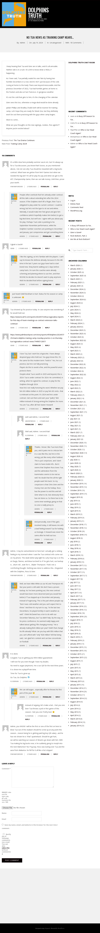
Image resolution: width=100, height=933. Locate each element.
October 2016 (75, 613)
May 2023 (74, 347)
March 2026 (75, 265)
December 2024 (76, 289)
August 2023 (75, 344)
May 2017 (74, 589)
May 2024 (74, 313)
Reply (56, 187)
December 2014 (76, 688)
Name (4, 813)
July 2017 (73, 582)
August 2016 (75, 620)
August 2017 (75, 579)
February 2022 (76, 395)
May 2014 (74, 712)
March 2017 (75, 596)
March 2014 (75, 719)
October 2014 (75, 695)
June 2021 (74, 422)
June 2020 (74, 463)
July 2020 (73, 460)
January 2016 (75, 644)
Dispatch (47, 928)
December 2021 (76, 402)
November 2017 (76, 569)
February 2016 (76, 640)
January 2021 (75, 439)
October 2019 (75, 490)
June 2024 (74, 310)
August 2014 (75, 702)
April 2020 (74, 470)
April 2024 (74, 316)
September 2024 (76, 299)
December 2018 (76, 524)
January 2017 (75, 603)
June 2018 (74, 545)
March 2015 (75, 678)
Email (4, 819)
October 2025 (75, 272)
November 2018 (76, 528)
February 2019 (76, 517)
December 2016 (76, 606)
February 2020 (76, 477)
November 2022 (76, 367)
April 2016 (74, 633)
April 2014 (74, 715)
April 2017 (74, 592)
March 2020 (75, 473)
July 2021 (73, 419)
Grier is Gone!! (75, 232)
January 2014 (75, 725)
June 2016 (74, 627)
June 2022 (74, 381)
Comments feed (76, 207)
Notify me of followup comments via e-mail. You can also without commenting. (6, 844)
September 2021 (76, 412)
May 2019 (74, 507)
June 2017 (74, 586)
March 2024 (75, 320)
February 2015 (76, 681)
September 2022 (76, 374)
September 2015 (76, 657)
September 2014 (76, 698)
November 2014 (76, 691)
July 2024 (73, 306)
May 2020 (74, 466)
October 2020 (75, 449)
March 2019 (75, 514)
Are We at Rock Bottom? (80, 239)
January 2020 (75, 480)
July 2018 (73, 541)
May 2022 (74, 385)
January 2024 (75, 327)
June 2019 (74, 504)
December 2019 (76, 483)
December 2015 (76, 647)
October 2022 (75, 371)
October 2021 (75, 408)
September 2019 (76, 494)
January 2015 (75, 685)
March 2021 (75, 432)
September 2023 (76, 340)
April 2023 (74, 350)
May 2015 (74, 671)
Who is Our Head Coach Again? (82, 229)
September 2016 (76, 616)
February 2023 (76, 357)
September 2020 (76, 453)
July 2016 (73, 623)
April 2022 (74, 388)
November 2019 (76, 487)
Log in (72, 200)
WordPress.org (76, 211)
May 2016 (74, 630)
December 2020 (76, 442)
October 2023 (75, 337)
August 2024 (75, 303)
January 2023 (75, 361)
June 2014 (74, 708)
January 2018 (75, 562)
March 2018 (75, 555)
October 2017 (75, 572)
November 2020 (76, 446)
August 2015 (75, 661)
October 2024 (75, 296)
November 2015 (76, 650)
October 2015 (75, 654)
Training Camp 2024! (19, 144)
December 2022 (76, 364)
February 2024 (76, 323)
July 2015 (73, 664)
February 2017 (76, 599)
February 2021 (76, 436)
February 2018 (76, 558)
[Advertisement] (84, 87)
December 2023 (76, 330)
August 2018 (75, 538)
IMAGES (6, 797)
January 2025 (75, 286)
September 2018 (76, 535)
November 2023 (76, 333)
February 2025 (76, 282)
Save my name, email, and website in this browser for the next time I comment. (30, 826)
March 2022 (75, 391)
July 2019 (73, 500)
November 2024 (76, 292)
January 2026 (75, 269)
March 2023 (75, 354)
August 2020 (75, 456)
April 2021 (74, 429)
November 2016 (76, 610)
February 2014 (76, 722)
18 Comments (75, 43)
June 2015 (74, 667)
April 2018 (74, 552)
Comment (6, 769)
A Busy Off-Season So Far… (81, 225)
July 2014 (73, 705)
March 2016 (75, 637)
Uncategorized (55, 43)
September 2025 (76, 275)
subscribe (6, 848)
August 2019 (75, 497)
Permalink (45, 187)
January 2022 (75, 398)
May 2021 (74, 425)
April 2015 (74, 674)
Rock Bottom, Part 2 (78, 236)
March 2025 (75, 279)
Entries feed (75, 204)
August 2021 (75, 415)
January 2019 (75, 521)
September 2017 (76, 575)
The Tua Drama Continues (24, 140)
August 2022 (75, 378)
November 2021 (76, 405)
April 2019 (74, 511)
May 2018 (74, 548)
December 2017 (76, 565)
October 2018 (75, 531)
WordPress (61, 928)
